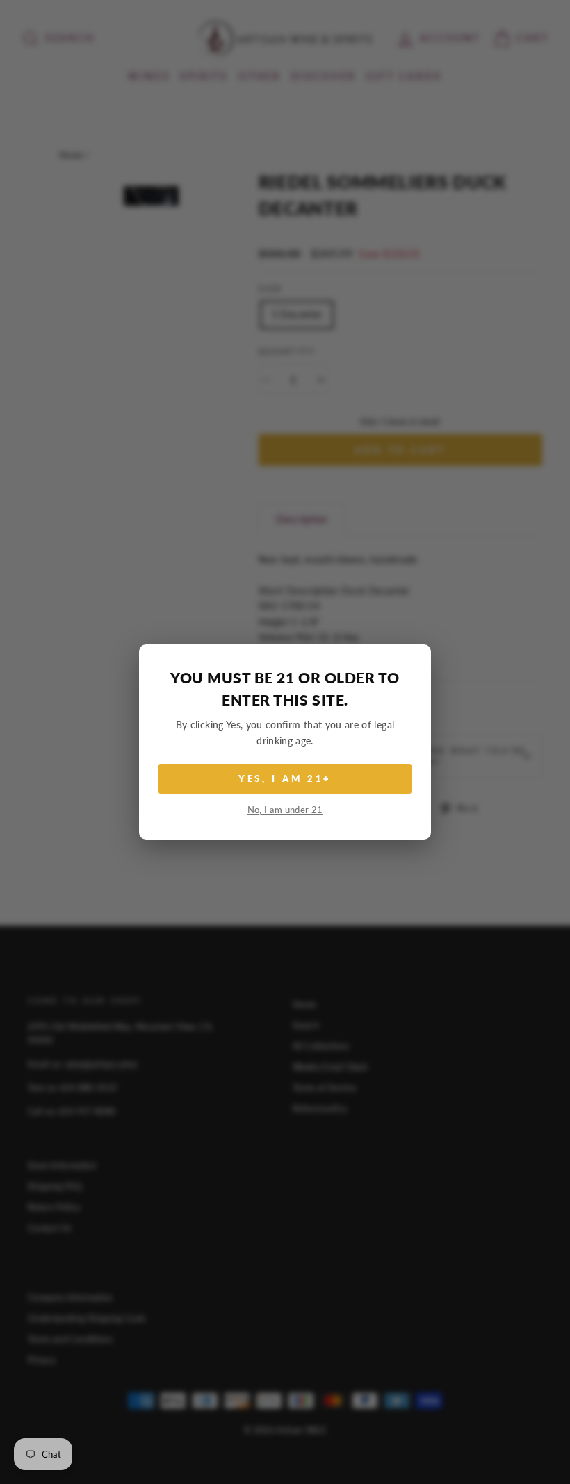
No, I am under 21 (285, 810)
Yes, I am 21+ (285, 778)
